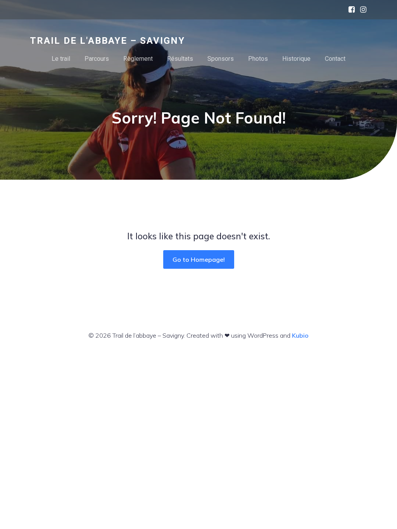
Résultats (180, 58)
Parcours (97, 58)
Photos (258, 58)
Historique (296, 58)
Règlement (138, 58)
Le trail (61, 58)
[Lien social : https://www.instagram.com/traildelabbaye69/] (361, 9)
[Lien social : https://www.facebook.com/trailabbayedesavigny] (350, 9)
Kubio (300, 335)
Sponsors (220, 58)
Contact (335, 58)
